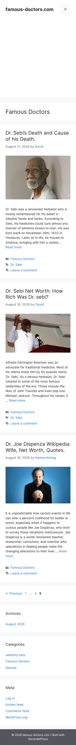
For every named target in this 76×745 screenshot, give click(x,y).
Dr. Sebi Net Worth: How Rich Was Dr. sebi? (34, 294)
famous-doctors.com (29, 9)
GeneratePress (38, 739)
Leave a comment (24, 270)
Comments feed (17, 711)
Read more (14, 247)
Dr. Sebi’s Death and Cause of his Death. (37, 136)
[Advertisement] (38, 58)
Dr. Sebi (16, 264)
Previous (14, 593)
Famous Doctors (23, 259)
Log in (10, 698)
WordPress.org (16, 717)
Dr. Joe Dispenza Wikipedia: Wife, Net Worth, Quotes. (38, 447)
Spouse (11, 667)
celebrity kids (15, 655)
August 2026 (15, 624)
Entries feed (14, 705)
